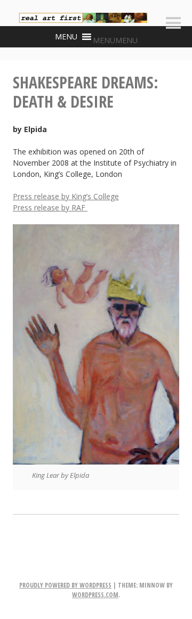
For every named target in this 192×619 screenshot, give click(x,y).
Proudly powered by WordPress (65, 585)
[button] (115, 40)
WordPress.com (95, 594)
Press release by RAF (50, 207)
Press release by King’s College (66, 196)
